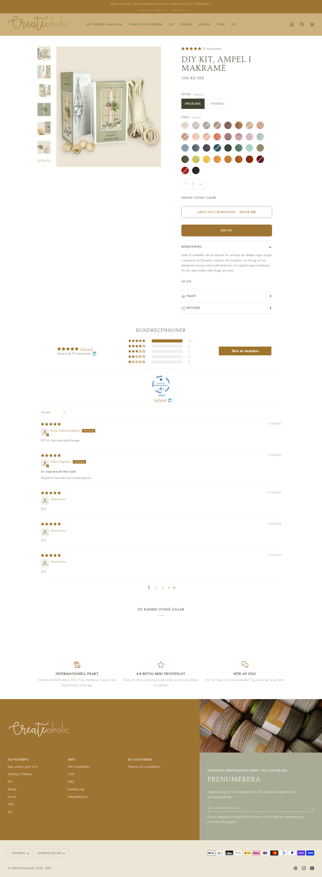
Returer (193, 307)
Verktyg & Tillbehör (20, 774)
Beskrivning (191, 246)
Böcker (12, 789)
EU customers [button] (140, 759)
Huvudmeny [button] (18, 759)
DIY (10, 781)
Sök (48, 868)
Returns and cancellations (144, 766)
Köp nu (227, 230)
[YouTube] (312, 868)
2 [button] (156, 587)
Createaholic (23, 868)
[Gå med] (308, 807)
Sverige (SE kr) (150, 10)
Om (10, 811)
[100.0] (161, 384)
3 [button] (163, 587)
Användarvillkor (217, 821)
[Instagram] (304, 868)
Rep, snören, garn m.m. (23, 766)
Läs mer (186, 280)
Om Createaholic (79, 766)
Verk (11, 804)
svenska (178, 10)
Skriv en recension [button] (245, 350)
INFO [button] (72, 759)
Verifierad (160, 400)
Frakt (191, 296)
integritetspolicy (294, 816)
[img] (51, 424)
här (90, 685)
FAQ (71, 781)
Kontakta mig (76, 789)
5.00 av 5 (86, 349)
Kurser (12, 796)
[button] (104, 24)
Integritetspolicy (78, 796)
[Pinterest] (295, 868)
